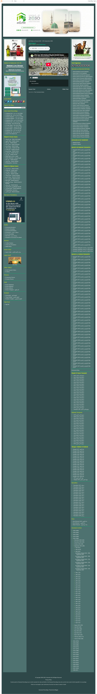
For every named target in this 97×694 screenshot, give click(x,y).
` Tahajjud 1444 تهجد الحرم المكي (80, 479)
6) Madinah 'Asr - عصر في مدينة (12, 130)
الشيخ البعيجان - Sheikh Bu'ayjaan (12, 175)
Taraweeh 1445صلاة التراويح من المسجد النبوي (83, 247)
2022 (74, 538)
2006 (74, 670)
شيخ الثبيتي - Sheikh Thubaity (11, 173)
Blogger (56, 689)
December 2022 (78, 540)
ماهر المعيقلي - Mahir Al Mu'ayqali (12, 139)
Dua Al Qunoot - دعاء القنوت (79, 523)
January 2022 (77, 638)
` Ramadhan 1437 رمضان (78, 502)
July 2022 (76, 627)
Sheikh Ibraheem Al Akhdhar (79, 108)
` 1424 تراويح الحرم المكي (78, 377)
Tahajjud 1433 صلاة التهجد (78, 459)
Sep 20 (77, 585)
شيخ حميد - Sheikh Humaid (11, 154)
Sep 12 (77, 601)
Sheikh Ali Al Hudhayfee (78, 101)
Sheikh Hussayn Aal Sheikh (79, 107)
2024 (74, 534)
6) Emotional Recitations (10, 230)
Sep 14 (77, 597)
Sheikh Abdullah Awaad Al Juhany (80, 93)
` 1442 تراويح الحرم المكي (78, 404)
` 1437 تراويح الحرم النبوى (78, 430)
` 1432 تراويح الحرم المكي (78, 387)
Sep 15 (77, 595)
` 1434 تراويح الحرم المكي (78, 390)
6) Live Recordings (9, 234)
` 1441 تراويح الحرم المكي (78, 402)
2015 (74, 652)
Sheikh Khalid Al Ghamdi (78, 112)
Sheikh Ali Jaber (76, 103)
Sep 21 (77, 583)
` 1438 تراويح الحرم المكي (78, 397)
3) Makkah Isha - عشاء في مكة (12, 121)
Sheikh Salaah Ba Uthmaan (79, 76)
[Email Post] (31, 77)
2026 (74, 530)
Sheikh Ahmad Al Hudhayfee (79, 100)
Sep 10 (77, 605)
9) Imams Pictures (9, 279)
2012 (74, 658)
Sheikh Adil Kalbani (77, 98)
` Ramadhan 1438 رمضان (78, 503)
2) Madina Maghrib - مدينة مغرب (12, 116)
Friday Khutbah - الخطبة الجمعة (12, 297)
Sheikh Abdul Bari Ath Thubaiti (80, 86)
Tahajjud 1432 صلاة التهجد (78, 457)
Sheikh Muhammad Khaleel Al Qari (80, 120)
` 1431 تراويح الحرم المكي (78, 385)
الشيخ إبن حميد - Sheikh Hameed (12, 178)
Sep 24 (77, 578)
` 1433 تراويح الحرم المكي (78, 389)
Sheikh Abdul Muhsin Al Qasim (80, 88)
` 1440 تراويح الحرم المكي (78, 400)
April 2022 (76, 632)
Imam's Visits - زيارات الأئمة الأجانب (13, 252)
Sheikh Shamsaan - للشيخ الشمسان (13, 157)
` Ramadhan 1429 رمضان (78, 488)
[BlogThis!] (34, 77)
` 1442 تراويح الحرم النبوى (78, 438)
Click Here (14, 264)
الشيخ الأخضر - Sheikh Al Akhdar (12, 191)
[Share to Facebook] (37, 77)
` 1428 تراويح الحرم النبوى (78, 416)
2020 (74, 643)
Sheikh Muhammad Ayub (78, 118)
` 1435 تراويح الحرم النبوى (78, 426)
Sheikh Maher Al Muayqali (79, 80)
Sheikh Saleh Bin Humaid (78, 131)
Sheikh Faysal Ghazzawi (78, 105)
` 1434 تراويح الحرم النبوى (78, 425)
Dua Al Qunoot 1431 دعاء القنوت (80, 521)
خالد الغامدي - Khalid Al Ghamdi (12, 149)
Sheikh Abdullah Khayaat (78, 95)
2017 (74, 648)
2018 (74, 646)
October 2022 (77, 544)
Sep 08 (77, 609)
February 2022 (77, 636)
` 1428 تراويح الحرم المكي (78, 382)
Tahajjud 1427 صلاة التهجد (78, 449)
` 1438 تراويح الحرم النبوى (78, 431)
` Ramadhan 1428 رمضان (78, 487)
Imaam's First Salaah (10, 133)
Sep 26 (77, 574)
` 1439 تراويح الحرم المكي (78, 399)
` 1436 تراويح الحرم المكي (78, 394)
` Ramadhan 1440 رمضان (78, 507)
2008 (74, 666)
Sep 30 (77, 547)
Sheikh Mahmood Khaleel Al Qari (80, 117)
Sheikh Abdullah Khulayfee (79, 96)
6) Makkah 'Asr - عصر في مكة (12, 132)
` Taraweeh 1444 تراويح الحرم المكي (81, 409)
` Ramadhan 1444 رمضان (78, 514)
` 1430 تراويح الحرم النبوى (78, 418)
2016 (74, 650)
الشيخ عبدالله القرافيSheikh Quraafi (13, 186)
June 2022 (76, 628)
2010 (74, 662)
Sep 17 (77, 591)
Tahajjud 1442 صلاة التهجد (78, 474)
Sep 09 (77, 607)
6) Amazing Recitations (10, 227)
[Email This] (33, 77)
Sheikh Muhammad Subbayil (79, 123)
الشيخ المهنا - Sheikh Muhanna (12, 180)
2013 (74, 656)
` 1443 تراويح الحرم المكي (78, 406)
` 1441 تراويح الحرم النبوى (78, 436)
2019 (74, 645)
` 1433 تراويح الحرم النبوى (78, 423)
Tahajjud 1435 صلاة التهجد (78, 462)
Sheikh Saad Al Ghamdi (78, 125)
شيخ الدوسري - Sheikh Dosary (12, 151)
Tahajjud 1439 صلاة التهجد (78, 469)
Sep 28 (77, 551)
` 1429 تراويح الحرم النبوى (78, 415)
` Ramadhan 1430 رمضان (78, 490)
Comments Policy (75, 370)
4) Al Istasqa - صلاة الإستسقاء (11, 123)
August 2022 (77, 625)
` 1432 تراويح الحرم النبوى (78, 421)
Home (48, 89)
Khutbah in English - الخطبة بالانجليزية (13, 298)
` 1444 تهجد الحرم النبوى (78, 478)
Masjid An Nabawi (77, 144)
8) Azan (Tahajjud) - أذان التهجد (12, 289)
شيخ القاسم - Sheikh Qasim (11, 170)
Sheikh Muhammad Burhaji (79, 74)
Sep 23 (77, 580)
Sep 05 (77, 614)
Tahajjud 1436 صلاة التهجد (78, 464)
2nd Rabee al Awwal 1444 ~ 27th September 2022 (82, 560)
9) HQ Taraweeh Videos (10, 270)
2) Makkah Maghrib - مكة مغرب (12, 118)
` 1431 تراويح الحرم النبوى (78, 420)
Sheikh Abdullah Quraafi (78, 71)
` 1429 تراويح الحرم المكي (78, 378)
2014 (74, 654)
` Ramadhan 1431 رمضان (78, 492)
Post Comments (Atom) (39, 92)
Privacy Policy (48, 679)
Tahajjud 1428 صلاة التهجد (78, 451)
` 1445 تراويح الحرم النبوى (78, 443)
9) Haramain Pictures (10, 277)
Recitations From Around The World (13, 237)
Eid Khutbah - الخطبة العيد (11, 295)
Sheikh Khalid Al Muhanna (79, 113)
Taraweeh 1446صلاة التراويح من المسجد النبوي (83, 249)
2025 (74, 532)
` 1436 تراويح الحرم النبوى (78, 428)
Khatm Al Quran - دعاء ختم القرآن (80, 524)
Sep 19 (77, 587)
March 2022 (77, 634)
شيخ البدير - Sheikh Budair (11, 172)
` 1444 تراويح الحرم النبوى (78, 442)
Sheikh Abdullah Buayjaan (79, 81)
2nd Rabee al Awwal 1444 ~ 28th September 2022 (82, 554)
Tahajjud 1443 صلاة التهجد (78, 476)
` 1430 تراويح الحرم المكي (78, 384)
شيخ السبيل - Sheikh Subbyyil (11, 161)
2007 (74, 668)
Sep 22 (77, 582)
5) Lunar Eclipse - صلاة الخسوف (12, 127)
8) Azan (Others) (9, 288)
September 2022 (78, 545)
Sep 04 (77, 616)
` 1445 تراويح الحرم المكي (78, 407)
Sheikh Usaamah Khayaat (79, 136)
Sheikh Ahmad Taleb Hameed (79, 83)
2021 (74, 641)
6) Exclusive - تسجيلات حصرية (11, 232)
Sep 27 (77, 572)
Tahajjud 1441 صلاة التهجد (78, 472)
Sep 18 (77, 589)
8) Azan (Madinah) (9, 284)
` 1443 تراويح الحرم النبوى (78, 440)
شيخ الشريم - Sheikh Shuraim (11, 152)
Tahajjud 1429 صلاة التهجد (78, 452)
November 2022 (78, 542)
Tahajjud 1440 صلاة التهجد (78, 471)
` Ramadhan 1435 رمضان (78, 498)
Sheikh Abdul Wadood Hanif (79, 91)
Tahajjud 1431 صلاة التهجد (78, 456)
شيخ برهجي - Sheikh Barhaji (11, 185)
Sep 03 (77, 618)
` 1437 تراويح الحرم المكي (78, 395)
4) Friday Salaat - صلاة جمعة (11, 125)
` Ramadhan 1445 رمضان (78, 515)
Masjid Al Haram (76, 142)
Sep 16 (77, 593)
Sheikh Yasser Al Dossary (79, 78)
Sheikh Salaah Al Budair (78, 126)
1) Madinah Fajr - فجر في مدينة (12, 113)
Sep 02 (77, 620)
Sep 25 (77, 576)
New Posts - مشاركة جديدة (11, 235)
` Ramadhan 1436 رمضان (78, 500)
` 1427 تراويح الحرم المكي (78, 380)
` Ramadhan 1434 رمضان (78, 497)
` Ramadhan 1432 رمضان (78, 493)
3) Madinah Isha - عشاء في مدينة (12, 120)
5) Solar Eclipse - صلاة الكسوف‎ (12, 128)
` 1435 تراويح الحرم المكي (78, 392)
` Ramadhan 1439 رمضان (78, 505)
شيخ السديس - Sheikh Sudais (11, 146)
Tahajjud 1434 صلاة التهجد (78, 461)
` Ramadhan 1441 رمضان (78, 508)
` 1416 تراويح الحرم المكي (78, 375)
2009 (74, 664)
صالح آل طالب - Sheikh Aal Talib (12, 147)
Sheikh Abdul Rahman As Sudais (80, 90)
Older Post (65, 89)
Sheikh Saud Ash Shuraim (79, 133)
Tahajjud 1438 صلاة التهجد (78, 467)
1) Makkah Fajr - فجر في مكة (11, 115)
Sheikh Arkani (8, 246)
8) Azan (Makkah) (9, 286)
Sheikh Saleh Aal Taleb (78, 130)
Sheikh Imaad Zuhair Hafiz (79, 110)
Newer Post (32, 89)
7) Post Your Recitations (10, 244)
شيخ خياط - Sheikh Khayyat (11, 159)
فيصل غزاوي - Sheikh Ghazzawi (12, 144)
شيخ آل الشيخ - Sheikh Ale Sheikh (12, 177)
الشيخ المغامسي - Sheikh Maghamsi (13, 188)
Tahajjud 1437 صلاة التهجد (78, 466)
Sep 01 (77, 622)
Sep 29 (77, 549)
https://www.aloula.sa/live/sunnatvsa (15, 71)
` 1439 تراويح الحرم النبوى (78, 433)
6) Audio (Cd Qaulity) (10, 229)
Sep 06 (77, 613)
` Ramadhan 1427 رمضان (78, 485)
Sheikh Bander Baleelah (78, 85)
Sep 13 (77, 599)
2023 (74, 536)
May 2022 (76, 630)
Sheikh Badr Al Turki (77, 73)
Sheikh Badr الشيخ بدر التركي (11, 156)
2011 (74, 660)
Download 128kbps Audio (34, 51)
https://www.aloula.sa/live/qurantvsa (15, 67)
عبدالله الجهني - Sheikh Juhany (12, 141)
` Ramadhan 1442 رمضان (78, 510)
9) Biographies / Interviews (11, 163)
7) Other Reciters (9, 243)
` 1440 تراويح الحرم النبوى (78, 435)
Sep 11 (77, 603)
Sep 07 (77, 611)
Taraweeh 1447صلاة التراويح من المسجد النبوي (83, 251)
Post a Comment (34, 83)
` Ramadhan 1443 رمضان (78, 512)
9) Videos (7, 271)
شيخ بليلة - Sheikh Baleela (11, 142)
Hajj (6, 304)
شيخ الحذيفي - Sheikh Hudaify (11, 168)
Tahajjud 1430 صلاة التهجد (78, 454)
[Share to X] (36, 77)
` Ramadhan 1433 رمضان (78, 495)
